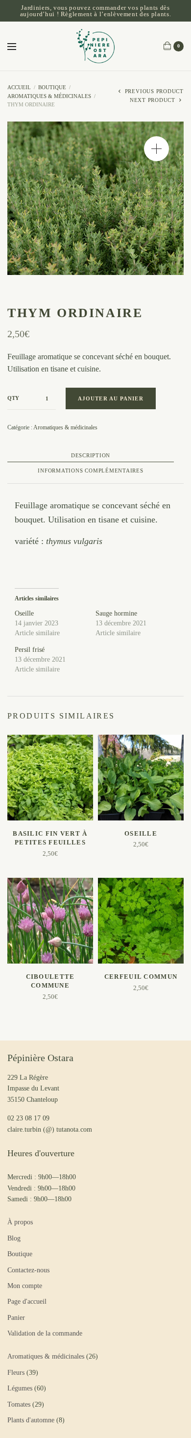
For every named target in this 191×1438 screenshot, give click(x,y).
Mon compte (24, 1285)
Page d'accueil (27, 1301)
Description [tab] (90, 455)
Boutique (52, 87)
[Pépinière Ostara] (95, 46)
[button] (156, 148)
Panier (16, 1317)
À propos (20, 1222)
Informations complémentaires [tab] (90, 470)
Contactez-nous (28, 1270)
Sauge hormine (116, 613)
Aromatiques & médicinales (49, 96)
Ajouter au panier (110, 398)
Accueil (19, 87)
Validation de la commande (44, 1333)
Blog (14, 1238)
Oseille (24, 613)
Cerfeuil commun (141, 976)
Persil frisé (30, 649)
